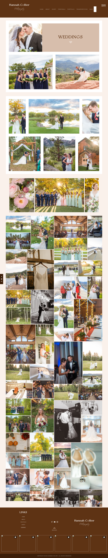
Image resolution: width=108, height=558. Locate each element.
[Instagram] (1, 281)
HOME (23, 516)
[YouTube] (1, 279)
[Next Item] (96, 195)
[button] (103, 5)
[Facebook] (1, 276)
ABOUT (23, 519)
